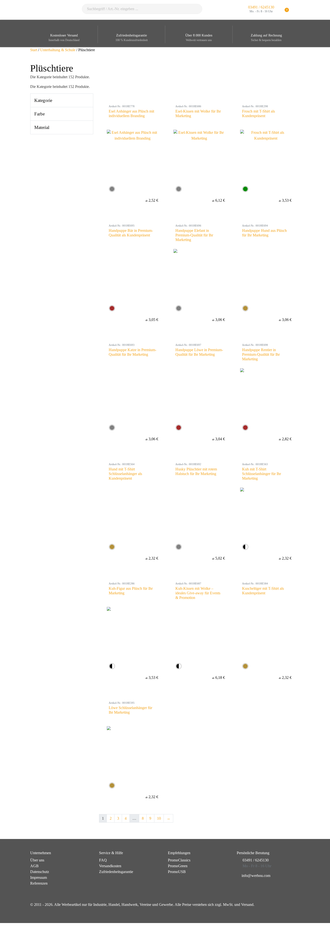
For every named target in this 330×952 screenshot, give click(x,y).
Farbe (39, 113)
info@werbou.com (256, 876)
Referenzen (39, 883)
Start (33, 50)
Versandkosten (110, 866)
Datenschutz (39, 872)
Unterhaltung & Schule (57, 50)
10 (159, 818)
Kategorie (43, 100)
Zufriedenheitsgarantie (116, 872)
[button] (297, 10)
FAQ (103, 860)
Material (41, 127)
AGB (34, 866)
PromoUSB (177, 872)
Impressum (38, 877)
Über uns (37, 860)
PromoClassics (179, 860)
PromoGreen (177, 866)
